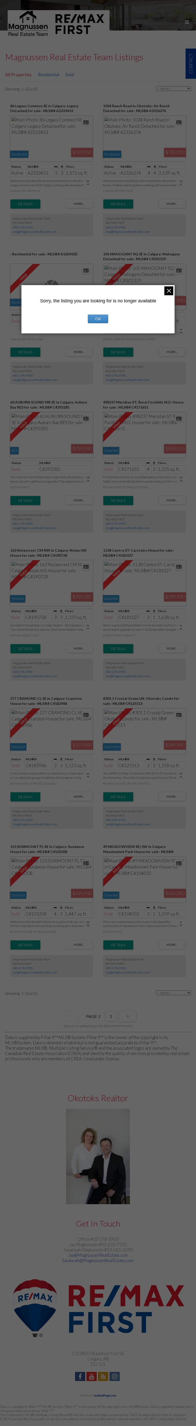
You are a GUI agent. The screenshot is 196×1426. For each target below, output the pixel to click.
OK (98, 319)
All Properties (18, 74)
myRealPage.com (105, 1395)
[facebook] (81, 1377)
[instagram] (115, 1377)
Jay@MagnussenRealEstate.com (35, 232)
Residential (48, 74)
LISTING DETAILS (25, 204)
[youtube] (92, 1377)
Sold (69, 74)
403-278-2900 (23, 227)
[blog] (103, 1377)
